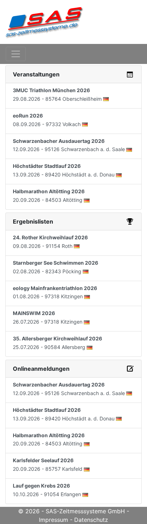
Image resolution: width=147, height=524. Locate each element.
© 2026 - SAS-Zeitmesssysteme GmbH (71, 511)
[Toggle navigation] (16, 54)
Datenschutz (91, 519)
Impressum (53, 519)
